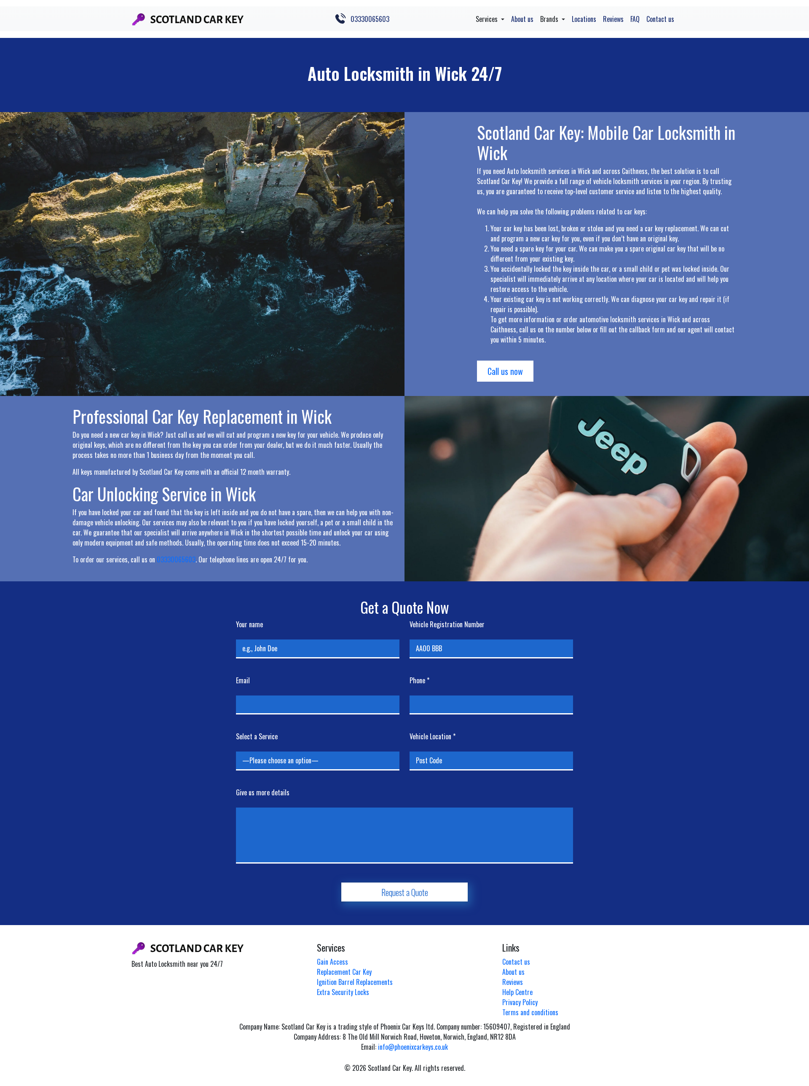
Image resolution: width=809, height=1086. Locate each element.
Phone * (419, 680)
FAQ (635, 19)
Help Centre (517, 992)
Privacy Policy (520, 1002)
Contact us (660, 19)
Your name (249, 624)
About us (522, 19)
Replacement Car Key (344, 972)
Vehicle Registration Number (447, 624)
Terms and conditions (530, 1012)
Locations (584, 19)
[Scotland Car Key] (187, 19)
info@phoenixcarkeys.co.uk (413, 1047)
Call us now (505, 371)
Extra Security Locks (343, 992)
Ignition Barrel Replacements (355, 982)
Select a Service (257, 736)
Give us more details (262, 792)
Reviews (613, 19)
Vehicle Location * (432, 736)
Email (243, 680)
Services (487, 19)
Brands (550, 19)
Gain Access (332, 962)
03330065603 (370, 19)
